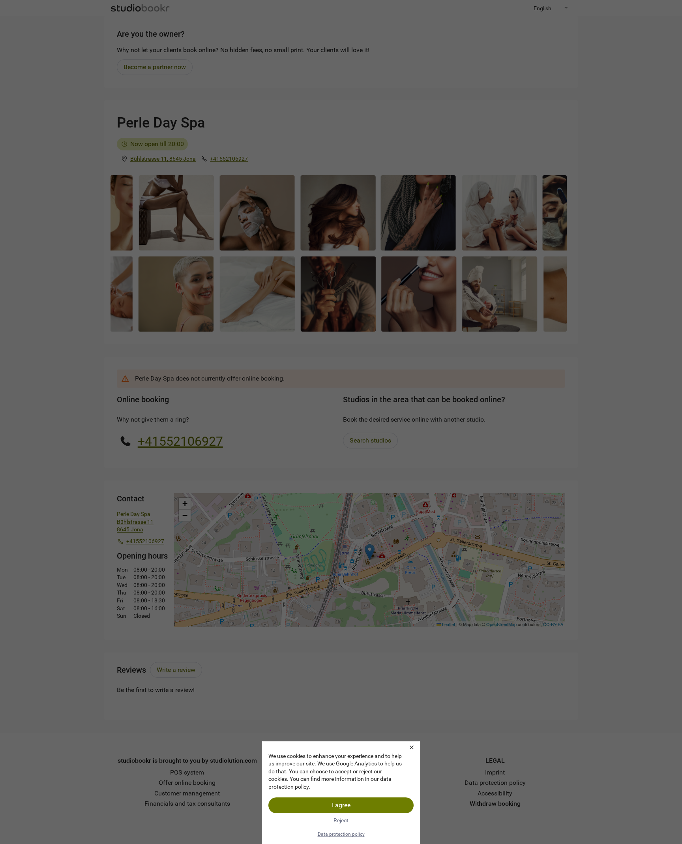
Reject (341, 820)
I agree (341, 805)
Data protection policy (341, 834)
